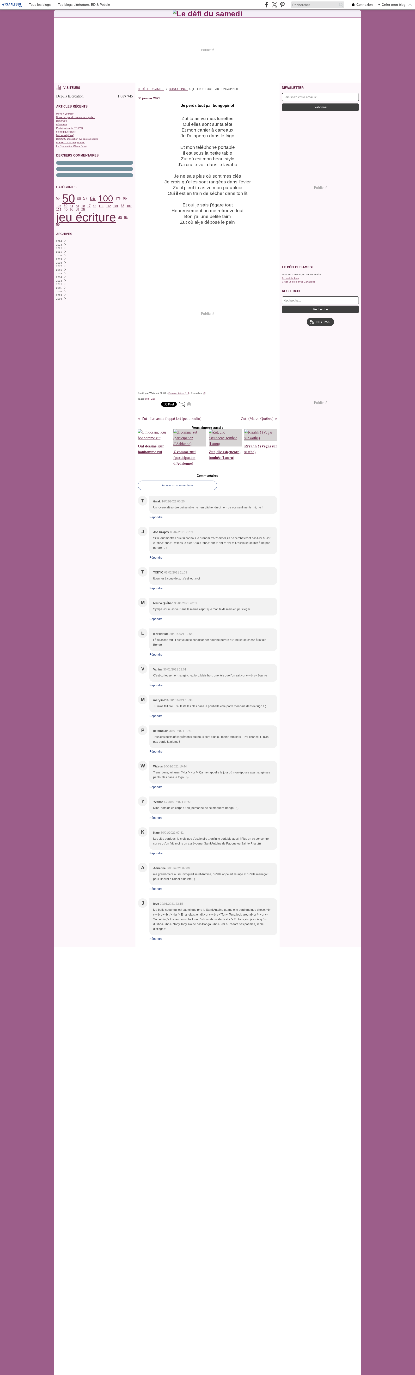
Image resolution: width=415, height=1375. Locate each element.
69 (93, 198)
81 (71, 206)
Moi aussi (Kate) (65, 135)
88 (79, 198)
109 (129, 206)
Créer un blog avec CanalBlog (298, 281)
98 (71, 209)
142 (108, 206)
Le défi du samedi (151, 89)
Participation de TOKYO (69, 128)
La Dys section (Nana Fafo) (71, 146)
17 (89, 206)
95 (125, 198)
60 (65, 206)
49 (120, 217)
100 (105, 198)
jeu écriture (86, 217)
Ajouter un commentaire (177, 485)
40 (65, 209)
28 (83, 209)
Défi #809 (61, 121)
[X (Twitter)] (274, 4)
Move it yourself (64, 113)
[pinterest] (282, 4)
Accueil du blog (290, 278)
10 (83, 206)
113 (101, 206)
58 (77, 209)
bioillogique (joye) (65, 131)
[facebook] (266, 4)
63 (77, 206)
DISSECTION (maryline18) (70, 142)
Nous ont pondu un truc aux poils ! (75, 117)
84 (126, 217)
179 (118, 198)
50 (68, 198)
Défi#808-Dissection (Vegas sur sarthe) (77, 139)
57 (85, 198)
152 (58, 209)
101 (115, 206)
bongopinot (178, 89)
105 (58, 206)
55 (58, 198)
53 (94, 206)
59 (58, 224)
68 (122, 206)
